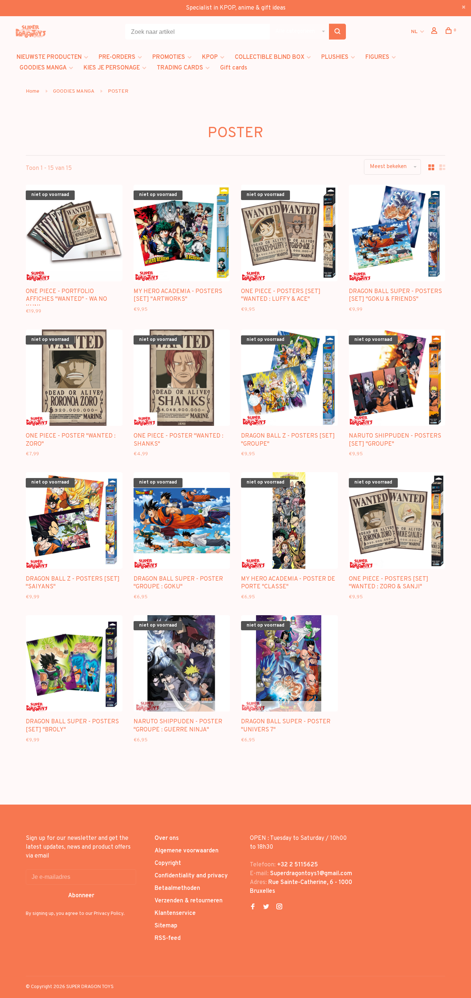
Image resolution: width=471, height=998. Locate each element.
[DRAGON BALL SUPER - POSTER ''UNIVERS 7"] (289, 665)
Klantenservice (175, 913)
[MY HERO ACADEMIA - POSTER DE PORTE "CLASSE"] (289, 522)
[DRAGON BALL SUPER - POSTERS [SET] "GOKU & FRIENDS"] (397, 234)
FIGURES (377, 57)
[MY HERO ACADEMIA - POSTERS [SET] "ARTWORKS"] (182, 234)
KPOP (210, 57)
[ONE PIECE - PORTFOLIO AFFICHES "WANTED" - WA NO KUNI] (74, 234)
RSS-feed (168, 938)
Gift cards (233, 68)
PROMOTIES (168, 57)
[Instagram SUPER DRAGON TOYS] (279, 907)
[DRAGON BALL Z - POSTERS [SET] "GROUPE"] (289, 379)
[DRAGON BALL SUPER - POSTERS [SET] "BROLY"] (74, 665)
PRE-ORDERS (117, 57)
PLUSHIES (334, 57)
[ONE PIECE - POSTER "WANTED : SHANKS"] (182, 379)
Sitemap (166, 926)
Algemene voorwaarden (187, 851)
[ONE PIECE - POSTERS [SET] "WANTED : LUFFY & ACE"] (289, 234)
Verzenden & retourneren (189, 901)
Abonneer (81, 895)
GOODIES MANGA (43, 68)
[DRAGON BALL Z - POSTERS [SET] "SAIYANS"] (74, 522)
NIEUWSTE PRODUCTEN (49, 57)
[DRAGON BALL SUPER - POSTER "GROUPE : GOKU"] (182, 522)
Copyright (168, 863)
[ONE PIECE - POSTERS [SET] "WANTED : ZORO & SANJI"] (397, 522)
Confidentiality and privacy (191, 876)
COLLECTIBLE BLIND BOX (269, 57)
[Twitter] (266, 907)
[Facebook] (253, 907)
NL (414, 32)
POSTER (118, 91)
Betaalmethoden (177, 888)
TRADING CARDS (180, 68)
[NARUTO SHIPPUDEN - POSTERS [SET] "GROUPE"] (397, 379)
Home (32, 91)
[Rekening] (435, 32)
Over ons (167, 838)
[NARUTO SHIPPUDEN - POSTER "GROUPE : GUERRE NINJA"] (182, 665)
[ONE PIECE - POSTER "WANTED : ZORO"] (74, 379)
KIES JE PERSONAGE (112, 68)
